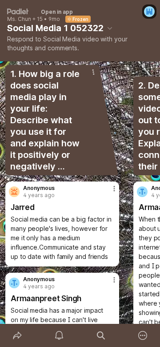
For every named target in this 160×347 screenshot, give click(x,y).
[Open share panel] (17, 335)
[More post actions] (108, 192)
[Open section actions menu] (93, 72)
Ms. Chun (19, 19)
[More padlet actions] (142, 335)
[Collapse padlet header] (109, 28)
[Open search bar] (100, 335)
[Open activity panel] (59, 335)
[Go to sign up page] (149, 11)
